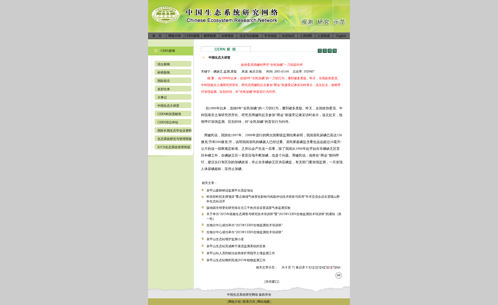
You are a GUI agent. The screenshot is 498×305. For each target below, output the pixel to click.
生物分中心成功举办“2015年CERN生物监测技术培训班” (244, 225)
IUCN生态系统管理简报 (173, 147)
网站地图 (263, 301)
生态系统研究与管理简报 (174, 139)
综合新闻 (163, 64)
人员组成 (323, 36)
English (341, 36)
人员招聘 (306, 36)
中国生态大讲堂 (168, 106)
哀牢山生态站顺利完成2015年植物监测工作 (236, 260)
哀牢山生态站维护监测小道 (225, 239)
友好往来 (163, 89)
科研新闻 (163, 72)
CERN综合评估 (167, 122)
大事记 (162, 97)
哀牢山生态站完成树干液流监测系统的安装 (236, 246)
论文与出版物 (249, 36)
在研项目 (227, 36)
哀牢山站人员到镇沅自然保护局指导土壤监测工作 (240, 253)
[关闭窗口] (272, 281)
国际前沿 (163, 81)
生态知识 (288, 36)
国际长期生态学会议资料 (174, 130)
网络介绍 (174, 36)
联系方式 (248, 301)
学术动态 (270, 36)
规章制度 (210, 36)
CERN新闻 (192, 36)
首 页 (157, 36)
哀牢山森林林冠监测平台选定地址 (229, 190)
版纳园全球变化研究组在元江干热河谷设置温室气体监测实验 (248, 208)
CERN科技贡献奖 (169, 114)
